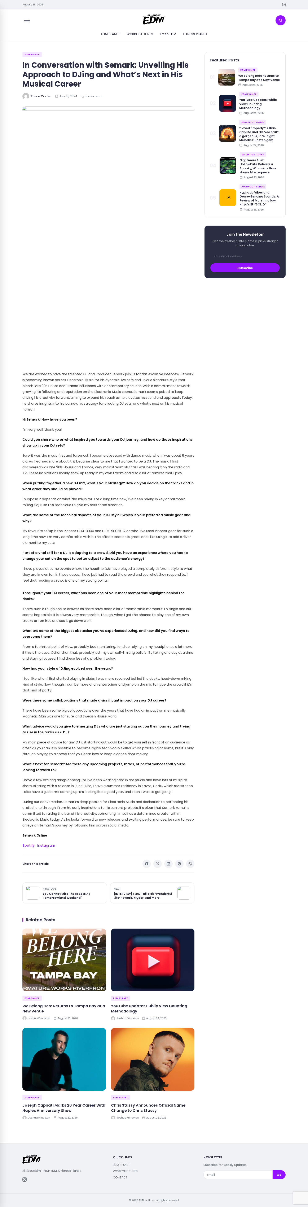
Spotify (28, 845)
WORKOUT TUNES (140, 34)
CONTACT (120, 1177)
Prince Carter (41, 96)
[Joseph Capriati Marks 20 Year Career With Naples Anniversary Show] (64, 1059)
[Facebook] (146, 864)
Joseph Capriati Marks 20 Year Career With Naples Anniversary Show (63, 1108)
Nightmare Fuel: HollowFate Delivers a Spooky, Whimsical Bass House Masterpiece (258, 166)
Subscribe (245, 268)
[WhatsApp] (190, 864)
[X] (157, 864)
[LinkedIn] (168, 864)
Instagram (46, 845)
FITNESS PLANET (195, 34)
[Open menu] (27, 20)
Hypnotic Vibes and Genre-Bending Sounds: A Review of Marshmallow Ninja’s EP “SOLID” (259, 198)
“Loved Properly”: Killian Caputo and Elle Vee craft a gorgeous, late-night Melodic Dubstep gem (259, 134)
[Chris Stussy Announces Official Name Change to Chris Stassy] (153, 1059)
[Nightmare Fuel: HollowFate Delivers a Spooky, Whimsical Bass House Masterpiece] (228, 165)
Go (279, 1175)
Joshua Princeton (39, 1018)
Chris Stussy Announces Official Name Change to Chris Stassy (148, 1108)
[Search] (281, 20)
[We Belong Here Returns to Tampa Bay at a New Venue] (64, 960)
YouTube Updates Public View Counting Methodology (149, 1008)
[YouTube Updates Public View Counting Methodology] (153, 960)
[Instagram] (284, 4)
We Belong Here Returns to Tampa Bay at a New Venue (63, 1008)
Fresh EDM (168, 34)
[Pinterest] (179, 864)
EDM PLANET (110, 34)
